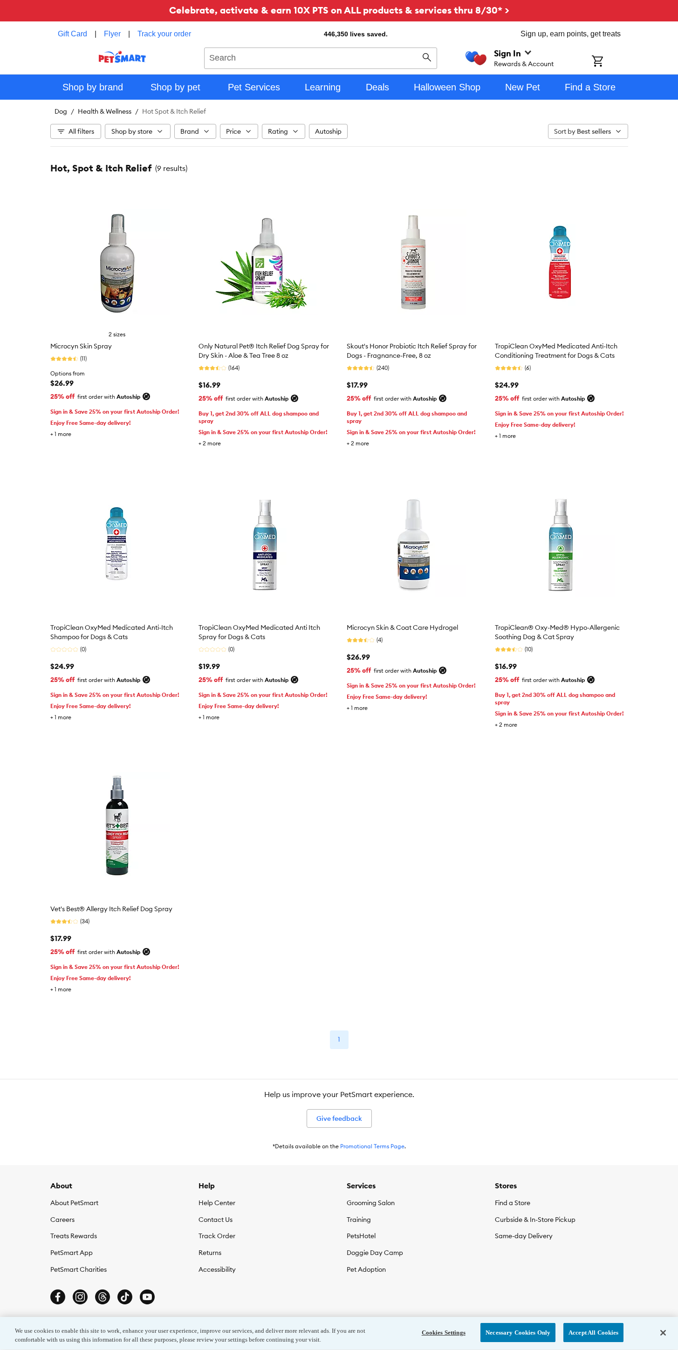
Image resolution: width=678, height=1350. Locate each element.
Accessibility (217, 1269)
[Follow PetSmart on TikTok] (124, 1296)
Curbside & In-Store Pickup (535, 1219)
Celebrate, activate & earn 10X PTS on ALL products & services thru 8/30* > (339, 10)
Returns (210, 1252)
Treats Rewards (73, 1236)
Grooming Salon (371, 1203)
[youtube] (147, 1296)
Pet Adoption (366, 1269)
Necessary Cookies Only (518, 1332)
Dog (61, 111)
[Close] (663, 1333)
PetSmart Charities (78, 1269)
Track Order (217, 1236)
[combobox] (321, 57)
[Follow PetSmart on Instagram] (80, 1296)
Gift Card (72, 34)
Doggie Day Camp (375, 1252)
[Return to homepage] (122, 57)
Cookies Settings (444, 1332)
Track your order (164, 34)
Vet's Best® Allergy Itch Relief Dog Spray (111, 909)
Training (359, 1219)
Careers (62, 1219)
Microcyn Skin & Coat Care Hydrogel (402, 627)
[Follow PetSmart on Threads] (102, 1296)
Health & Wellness (104, 111)
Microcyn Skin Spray (81, 346)
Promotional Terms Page (372, 1146)
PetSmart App (71, 1252)
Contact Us (216, 1219)
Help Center (217, 1203)
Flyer (112, 34)
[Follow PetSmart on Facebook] (57, 1296)
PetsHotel (361, 1236)
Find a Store (512, 1203)
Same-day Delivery (524, 1236)
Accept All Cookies (593, 1332)
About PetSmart (74, 1203)
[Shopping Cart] (610, 61)
